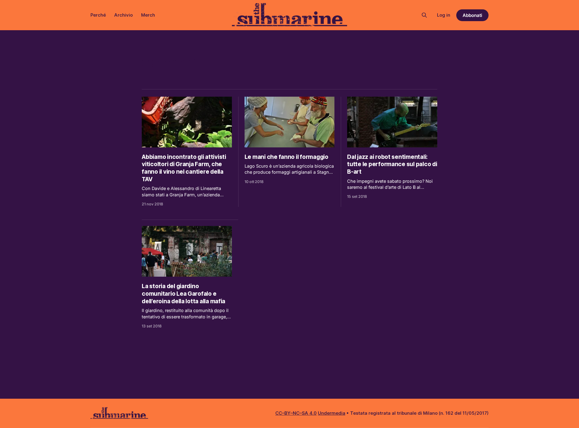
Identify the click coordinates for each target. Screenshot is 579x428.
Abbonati (472, 15)
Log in (443, 15)
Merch (148, 15)
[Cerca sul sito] (424, 15)
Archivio (123, 15)
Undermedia (331, 413)
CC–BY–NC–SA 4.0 (296, 413)
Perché (98, 15)
